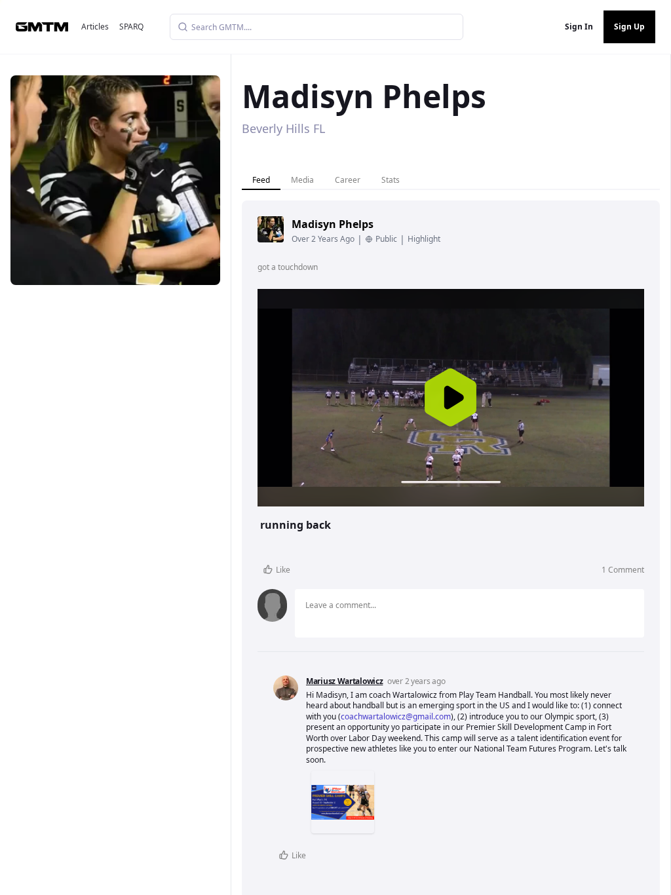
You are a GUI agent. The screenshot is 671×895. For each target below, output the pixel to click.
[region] (451, 397)
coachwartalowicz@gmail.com (396, 716)
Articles (95, 26)
